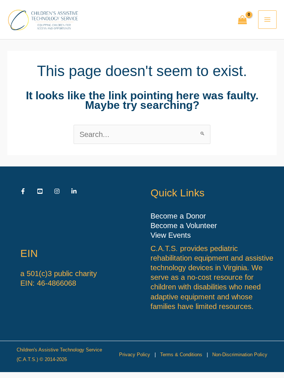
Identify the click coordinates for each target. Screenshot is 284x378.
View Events (171, 235)
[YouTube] (40, 191)
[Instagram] (57, 191)
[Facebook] (23, 191)
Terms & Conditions (181, 354)
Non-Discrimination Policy (239, 354)
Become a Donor (178, 216)
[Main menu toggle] (267, 19)
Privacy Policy (134, 354)
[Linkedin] (74, 191)
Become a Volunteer (184, 225)
